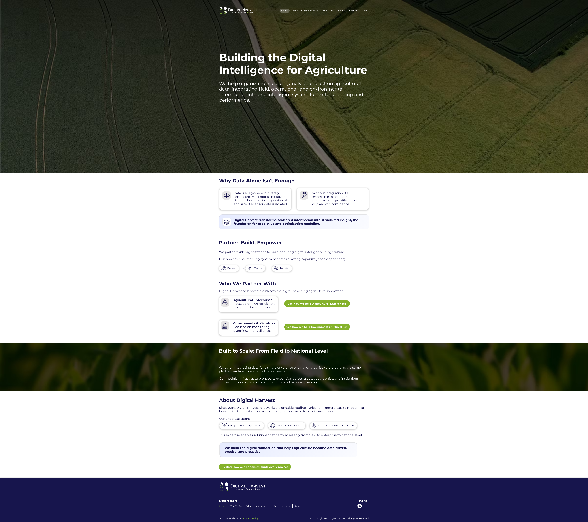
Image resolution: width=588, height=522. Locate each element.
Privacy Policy (250, 518)
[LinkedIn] (359, 506)
